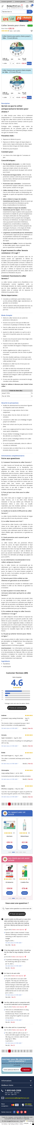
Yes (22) (8, 997)
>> (31, 804)
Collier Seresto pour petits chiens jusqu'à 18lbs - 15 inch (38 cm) (16, 37)
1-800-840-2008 (13, 1090)
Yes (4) (7, 1045)
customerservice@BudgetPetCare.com (17, 1098)
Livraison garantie (20, 1)
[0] (31, 7)
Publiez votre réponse (18, 929)
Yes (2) (7, 1022)
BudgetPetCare (17, 641)
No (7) (13, 997)
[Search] (30, 12)
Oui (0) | (25, 728)
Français (26, 1123)
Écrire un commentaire (18, 708)
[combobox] (27, 1123)
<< (3, 1051)
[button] (10, 898)
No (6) (13, 1022)
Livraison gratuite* (6, 1)
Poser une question (18, 914)
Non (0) (30, 728)
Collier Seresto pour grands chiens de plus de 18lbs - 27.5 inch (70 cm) (16, 71)
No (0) (13, 945)
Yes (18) (8, 945)
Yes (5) (7, 968)
